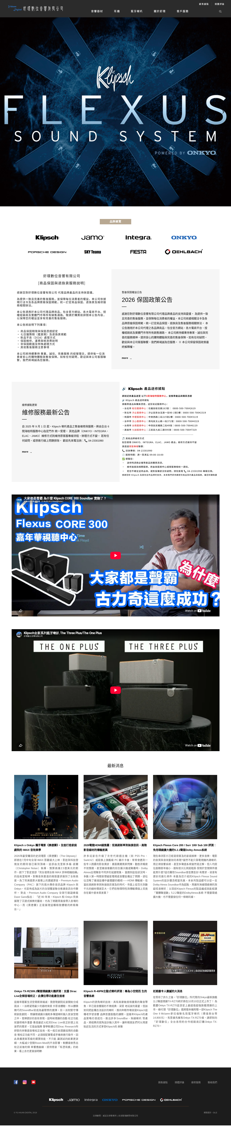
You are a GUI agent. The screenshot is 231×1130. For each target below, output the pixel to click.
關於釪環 (160, 11)
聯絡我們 (212, 1082)
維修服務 (196, 1082)
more (125, 358)
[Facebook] (16, 1082)
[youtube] (33, 1082)
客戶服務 (183, 11)
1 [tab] (106, 199)
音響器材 (97, 11)
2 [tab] (112, 199)
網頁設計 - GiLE (210, 1113)
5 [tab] (124, 199)
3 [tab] (115, 199)
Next (223, 111)
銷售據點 (204, 4)
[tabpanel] (115, 111)
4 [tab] (120, 199)
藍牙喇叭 (137, 11)
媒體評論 (220, 4)
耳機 (117, 11)
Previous (7, 111)
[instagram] (25, 1082)
